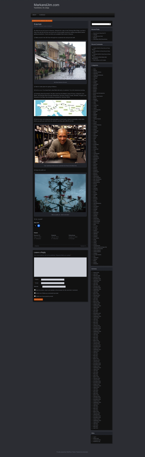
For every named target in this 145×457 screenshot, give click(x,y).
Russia (94, 200)
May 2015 (95, 391)
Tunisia (95, 241)
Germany (95, 128)
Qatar (94, 195)
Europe (95, 117)
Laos (94, 150)
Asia (94, 79)
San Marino (96, 206)
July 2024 (95, 292)
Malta (94, 162)
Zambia (95, 262)
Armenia (95, 78)
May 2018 (95, 337)
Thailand (95, 236)
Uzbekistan (95, 257)
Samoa (95, 204)
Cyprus (95, 108)
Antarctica (95, 73)
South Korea (96, 223)
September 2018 (97, 331)
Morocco (95, 173)
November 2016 (97, 364)
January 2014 (96, 414)
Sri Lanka (95, 226)
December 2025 (97, 278)
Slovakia (95, 215)
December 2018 (97, 327)
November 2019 (97, 313)
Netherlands (96, 176)
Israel (94, 138)
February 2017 (96, 360)
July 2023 (95, 298)
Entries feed (96, 438)
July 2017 (95, 352)
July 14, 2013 (49, 20)
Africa (94, 69)
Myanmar (95, 174)
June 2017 (95, 354)
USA (94, 256)
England (95, 114)
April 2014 (95, 410)
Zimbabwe (95, 263)
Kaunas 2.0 (37, 235)
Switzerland (96, 232)
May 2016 (95, 373)
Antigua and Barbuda (98, 75)
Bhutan (95, 90)
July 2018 (95, 334)
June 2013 (95, 425)
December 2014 (97, 397)
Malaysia (95, 159)
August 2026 (96, 272)
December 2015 (97, 381)
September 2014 (97, 402)
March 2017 (96, 358)
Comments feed (97, 440)
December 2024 (97, 287)
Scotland (95, 208)
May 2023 (95, 299)
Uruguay (95, 253)
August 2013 (96, 422)
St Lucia (95, 227)
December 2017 (97, 345)
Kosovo (95, 147)
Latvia (94, 152)
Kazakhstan (96, 144)
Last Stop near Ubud (98, 36)
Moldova (95, 167)
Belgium (95, 88)
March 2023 (96, 301)
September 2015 (97, 385)
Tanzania (95, 235)
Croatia (95, 106)
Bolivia (94, 91)
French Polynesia (97, 125)
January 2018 (96, 343)
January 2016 (96, 379)
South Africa (96, 218)
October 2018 (96, 330)
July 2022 (95, 308)
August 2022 (96, 307)
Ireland (94, 137)
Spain (94, 224)
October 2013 (96, 419)
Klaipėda (53, 235)
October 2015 (96, 384)
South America (96, 220)
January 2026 (96, 277)
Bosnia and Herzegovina (99, 93)
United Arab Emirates (98, 248)
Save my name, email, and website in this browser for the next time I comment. (57, 290)
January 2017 (96, 361)
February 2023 (96, 302)
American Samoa (97, 72)
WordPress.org (96, 441)
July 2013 (95, 423)
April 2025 (95, 284)
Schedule (42, 15)
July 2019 (95, 319)
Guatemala (95, 131)
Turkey (94, 242)
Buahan (95, 37)
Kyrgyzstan (95, 149)
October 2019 (96, 314)
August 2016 (96, 369)
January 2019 (96, 325)
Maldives (95, 161)
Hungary (95, 132)
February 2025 (96, 286)
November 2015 (97, 382)
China (94, 103)
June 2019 (95, 321)
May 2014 (95, 408)
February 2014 (96, 413)
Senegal (95, 209)
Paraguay (95, 189)
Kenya (94, 146)
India (94, 134)
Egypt (94, 112)
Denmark (95, 111)
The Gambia (96, 238)
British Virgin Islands (98, 96)
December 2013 (97, 416)
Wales (94, 260)
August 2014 (96, 404)
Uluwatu (95, 34)
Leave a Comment (48, 26)
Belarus (95, 87)
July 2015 (95, 388)
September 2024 (97, 289)
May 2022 (95, 311)
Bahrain (95, 85)
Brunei (94, 97)
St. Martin (95, 229)
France (94, 123)
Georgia (95, 126)
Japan (94, 141)
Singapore (95, 214)
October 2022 (96, 304)
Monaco (95, 168)
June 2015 (95, 390)
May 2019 (95, 322)
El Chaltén (103, 60)
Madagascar (96, 158)
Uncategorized (96, 245)
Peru (94, 191)
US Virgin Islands (97, 254)
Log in (94, 437)
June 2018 (95, 336)
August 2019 (96, 317)
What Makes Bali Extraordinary (100, 39)
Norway (95, 183)
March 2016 (96, 376)
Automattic (85, 452)
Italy (94, 140)
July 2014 (95, 405)
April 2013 (95, 428)
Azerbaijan (95, 84)
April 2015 (95, 393)
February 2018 (96, 342)
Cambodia (95, 100)
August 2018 (96, 333)
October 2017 (96, 348)
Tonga (94, 239)
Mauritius (95, 164)
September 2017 (97, 349)
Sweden (95, 230)
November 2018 (97, 328)
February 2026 (96, 275)
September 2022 (97, 305)
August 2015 (96, 387)
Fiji (94, 120)
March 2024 (96, 293)
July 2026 (95, 274)
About (34, 15)
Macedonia (95, 156)
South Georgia (96, 221)
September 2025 (97, 280)
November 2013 (97, 417)
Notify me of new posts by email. (44, 296)
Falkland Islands (97, 118)
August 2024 (96, 290)
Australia (95, 81)
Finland (95, 121)
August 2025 (96, 281)
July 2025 (95, 283)
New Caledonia (96, 177)
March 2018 (96, 340)
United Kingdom (97, 250)
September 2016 (97, 367)
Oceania (95, 185)
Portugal (95, 194)
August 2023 (96, 296)
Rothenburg (72, 235)
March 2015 (96, 394)
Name (36, 279)
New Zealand (96, 180)
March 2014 (96, 411)
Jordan (94, 143)
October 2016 (96, 366)
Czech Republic (97, 109)
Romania (95, 198)
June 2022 (95, 310)
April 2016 (95, 375)
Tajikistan (95, 233)
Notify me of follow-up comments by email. (47, 293)
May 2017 (95, 355)
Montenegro (96, 171)
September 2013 (97, 420)
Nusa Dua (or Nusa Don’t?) (99, 33)
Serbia (94, 211)
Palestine (95, 188)
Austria (94, 82)
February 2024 (96, 295)
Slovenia (95, 217)
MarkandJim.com (46, 5)
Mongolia (95, 170)
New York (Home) (97, 179)
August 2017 (96, 351)
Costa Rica (95, 105)
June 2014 (95, 407)
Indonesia (95, 135)
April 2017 (95, 357)
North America (96, 182)
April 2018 (95, 339)
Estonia (95, 115)
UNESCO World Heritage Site (100, 247)
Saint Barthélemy (97, 203)
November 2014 (97, 399)
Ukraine (95, 244)
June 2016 (95, 372)
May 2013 (95, 426)
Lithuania (41, 26)
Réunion (95, 197)
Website (36, 286)
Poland (95, 192)
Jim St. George (40, 20)
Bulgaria (95, 99)
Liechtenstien (96, 153)
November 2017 (97, 346)
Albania (95, 70)
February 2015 (96, 396)
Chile (94, 102)
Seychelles (95, 212)
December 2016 (97, 363)
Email (36, 283)
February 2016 (96, 378)
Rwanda (95, 201)
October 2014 (96, 400)
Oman (94, 186)
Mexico (95, 165)
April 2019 (95, 324)
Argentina (95, 76)
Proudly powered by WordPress (64, 452)
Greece (95, 129)
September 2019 (97, 316)
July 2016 (95, 370)
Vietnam (95, 259)
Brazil (94, 94)
